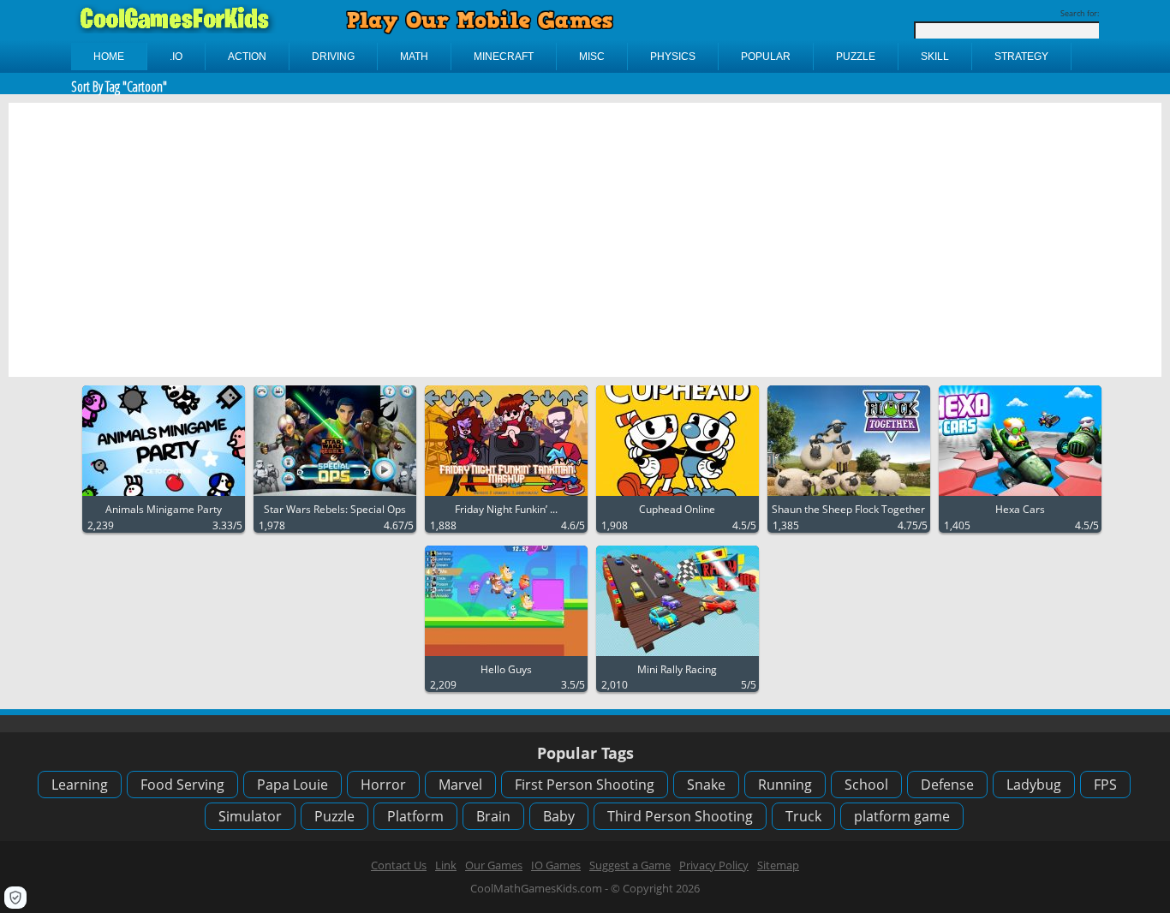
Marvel (460, 784)
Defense (947, 784)
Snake (706, 784)
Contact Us (399, 865)
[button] (15, 897)
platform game (902, 816)
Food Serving (182, 784)
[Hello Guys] (506, 656)
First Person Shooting (584, 784)
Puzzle (334, 816)
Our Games (493, 865)
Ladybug (1033, 784)
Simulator (250, 816)
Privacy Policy (714, 865)
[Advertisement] (585, 240)
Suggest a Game (630, 865)
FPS (1105, 784)
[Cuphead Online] (677, 496)
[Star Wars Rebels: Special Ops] (335, 496)
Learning (79, 784)
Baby (559, 816)
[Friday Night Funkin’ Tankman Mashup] (506, 496)
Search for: (1079, 13)
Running (785, 784)
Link (446, 865)
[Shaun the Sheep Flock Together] (848, 496)
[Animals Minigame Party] (163, 496)
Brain (493, 816)
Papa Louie (292, 784)
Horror (383, 784)
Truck (803, 816)
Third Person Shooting (680, 816)
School (866, 784)
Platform (415, 816)
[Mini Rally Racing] (677, 656)
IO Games (556, 865)
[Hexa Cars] (1020, 496)
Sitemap (778, 865)
